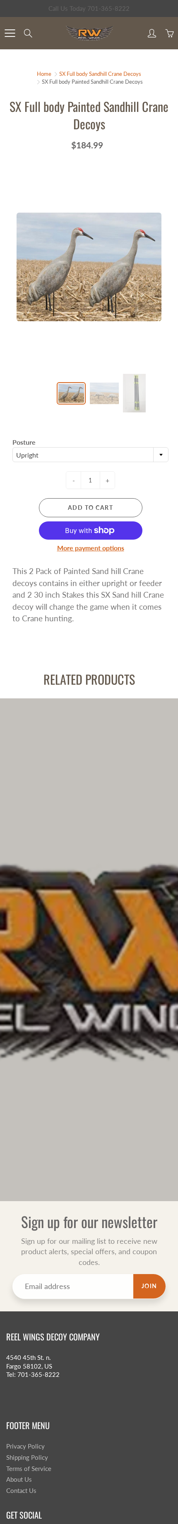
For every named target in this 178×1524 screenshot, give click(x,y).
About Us (19, 1479)
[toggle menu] (9, 33)
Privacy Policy (25, 1446)
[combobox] (90, 454)
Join (149, 1285)
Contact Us (21, 1490)
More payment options (90, 548)
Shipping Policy (27, 1457)
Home (44, 73)
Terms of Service (28, 1468)
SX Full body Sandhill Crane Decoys (100, 73)
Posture (24, 442)
